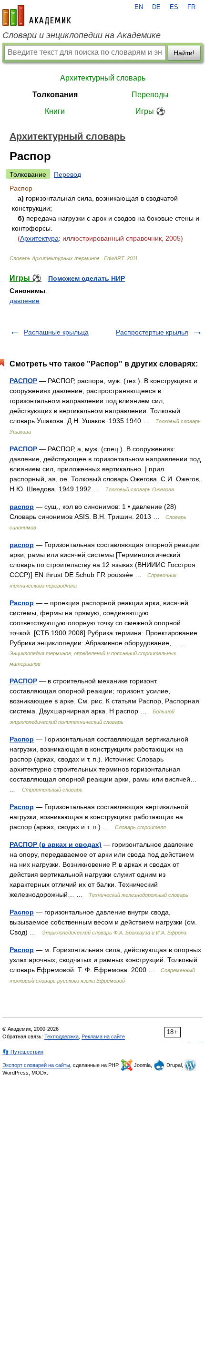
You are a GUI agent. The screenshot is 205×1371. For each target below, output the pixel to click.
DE (156, 7)
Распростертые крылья (152, 332)
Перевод (67, 174)
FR (191, 7)
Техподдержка (61, 1036)
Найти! (184, 53)
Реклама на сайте (103, 1036)
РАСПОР (23, 381)
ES (174, 7)
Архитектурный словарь (102, 78)
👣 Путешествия (22, 1052)
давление (25, 301)
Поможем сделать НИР (86, 278)
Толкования (55, 95)
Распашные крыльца (56, 332)
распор (22, 506)
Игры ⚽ (150, 111)
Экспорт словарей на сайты (36, 1065)
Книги (55, 111)
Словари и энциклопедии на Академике (81, 35)
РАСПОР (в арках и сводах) (56, 844)
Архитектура (39, 238)
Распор (22, 603)
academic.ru (36, 15)
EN (138, 7)
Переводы (150, 95)
